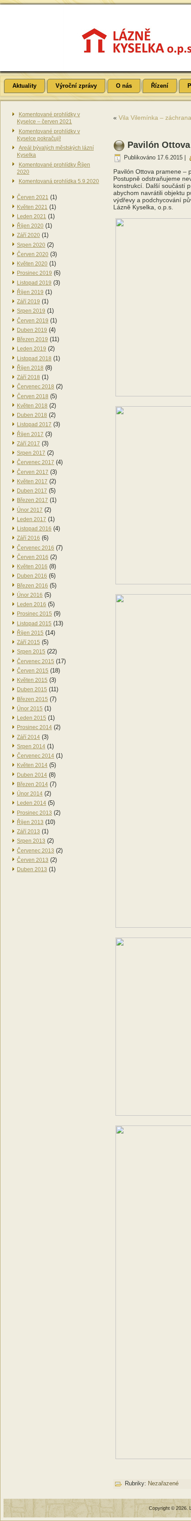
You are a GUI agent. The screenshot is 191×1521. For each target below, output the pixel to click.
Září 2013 (28, 831)
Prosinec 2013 (34, 813)
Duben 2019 (32, 330)
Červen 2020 (32, 254)
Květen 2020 (32, 264)
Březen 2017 (32, 500)
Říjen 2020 (30, 226)
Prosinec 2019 (34, 273)
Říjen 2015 (30, 633)
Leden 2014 (31, 803)
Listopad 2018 (34, 358)
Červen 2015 (32, 671)
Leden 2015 (31, 718)
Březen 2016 (32, 586)
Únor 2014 (30, 794)
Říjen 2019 (30, 292)
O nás (124, 85)
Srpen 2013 (31, 841)
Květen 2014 (32, 765)
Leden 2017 (31, 519)
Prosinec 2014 (34, 727)
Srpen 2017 (31, 453)
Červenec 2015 (35, 661)
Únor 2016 (30, 595)
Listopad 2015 (34, 623)
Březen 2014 (32, 784)
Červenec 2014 (35, 756)
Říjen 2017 (30, 434)
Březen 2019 (32, 339)
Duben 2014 (32, 775)
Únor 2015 (30, 708)
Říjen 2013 (30, 822)
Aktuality (24, 85)
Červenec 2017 (35, 462)
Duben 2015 (32, 689)
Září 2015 (28, 642)
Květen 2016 (32, 566)
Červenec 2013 (35, 851)
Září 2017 (28, 443)
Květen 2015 (32, 680)
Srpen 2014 (31, 746)
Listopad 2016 (34, 529)
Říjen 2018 (30, 368)
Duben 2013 (32, 869)
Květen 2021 (32, 207)
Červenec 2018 (35, 386)
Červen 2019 (32, 321)
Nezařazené (163, 1483)
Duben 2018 (32, 415)
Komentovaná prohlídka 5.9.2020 (59, 181)
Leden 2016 (31, 604)
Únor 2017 (30, 510)
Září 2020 (28, 235)
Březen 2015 (32, 699)
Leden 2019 (31, 349)
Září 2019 (28, 301)
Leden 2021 (31, 216)
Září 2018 (28, 377)
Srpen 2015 (31, 651)
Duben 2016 (32, 576)
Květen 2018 (32, 406)
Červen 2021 (32, 197)
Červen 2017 (32, 472)
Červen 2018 (32, 396)
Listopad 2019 (34, 283)
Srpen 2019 (31, 311)
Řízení (159, 85)
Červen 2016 (32, 557)
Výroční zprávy (76, 85)
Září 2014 (28, 737)
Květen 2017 (32, 481)
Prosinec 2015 (34, 614)
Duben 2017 (32, 491)
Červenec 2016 (35, 548)
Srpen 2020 (31, 245)
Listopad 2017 (34, 424)
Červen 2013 (32, 860)
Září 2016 (28, 538)
